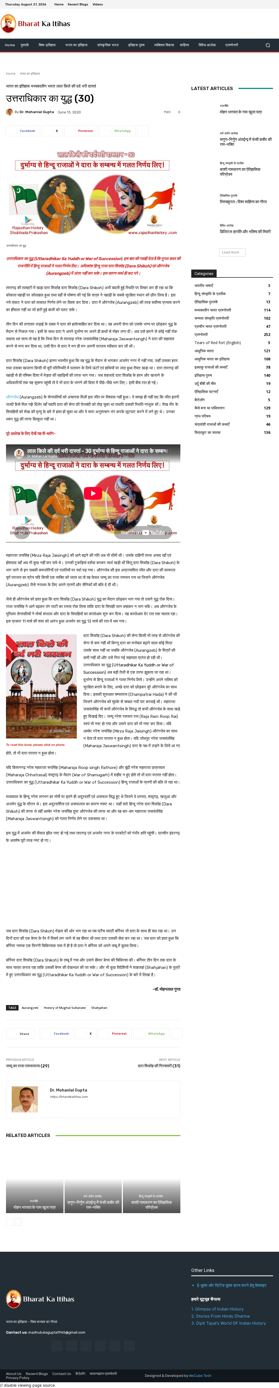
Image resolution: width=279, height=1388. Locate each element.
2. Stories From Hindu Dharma (220, 1316)
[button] (267, 45)
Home (11, 73)
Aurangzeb (30, 1008)
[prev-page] (9, 1222)
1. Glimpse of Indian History (217, 1309)
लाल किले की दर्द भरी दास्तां (76, 86)
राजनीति (34, 1201)
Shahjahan (99, 1008)
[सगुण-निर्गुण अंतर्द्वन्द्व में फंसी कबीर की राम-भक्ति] (93, 1178)
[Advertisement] (93, 889)
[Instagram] (251, 4)
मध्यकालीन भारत (43, 86)
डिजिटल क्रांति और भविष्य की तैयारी (245, 231)
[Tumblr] (115, 1346)
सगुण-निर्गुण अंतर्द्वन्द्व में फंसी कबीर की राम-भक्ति (93, 1205)
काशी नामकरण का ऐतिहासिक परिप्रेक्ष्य (151, 1205)
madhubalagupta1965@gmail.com (56, 1332)
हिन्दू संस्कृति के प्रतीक (151, 1196)
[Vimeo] (264, 4)
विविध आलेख (226, 225)
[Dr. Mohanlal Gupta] (10, 112)
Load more (230, 252)
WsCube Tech (200, 1376)
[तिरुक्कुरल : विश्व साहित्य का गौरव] (203, 199)
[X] (257, 4)
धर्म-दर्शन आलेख (92, 1196)
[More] (143, 130)
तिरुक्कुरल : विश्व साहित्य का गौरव (243, 201)
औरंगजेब (13, 397)
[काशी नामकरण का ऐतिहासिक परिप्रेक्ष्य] (151, 1178)
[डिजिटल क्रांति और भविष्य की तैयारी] (203, 229)
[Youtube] (271, 4)
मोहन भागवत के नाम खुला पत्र (35, 1207)
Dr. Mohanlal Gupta (37, 112)
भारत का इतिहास (30, 73)
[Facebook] (244, 4)
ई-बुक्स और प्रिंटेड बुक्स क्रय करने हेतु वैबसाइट (232, 1285)
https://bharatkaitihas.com (69, 1096)
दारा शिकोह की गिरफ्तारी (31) (159, 1066)
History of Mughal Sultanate (65, 1008)
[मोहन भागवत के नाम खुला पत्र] (34, 1178)
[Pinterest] (100, 1346)
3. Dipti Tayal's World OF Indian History (228, 1323)
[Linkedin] (86, 1346)
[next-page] (18, 1222)
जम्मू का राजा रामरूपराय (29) (27, 1066)
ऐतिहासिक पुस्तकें (228, 195)
